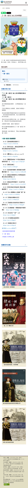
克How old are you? (15, 154)
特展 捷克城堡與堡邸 (8, 442)
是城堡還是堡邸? (13, 141)
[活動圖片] (14, 36)
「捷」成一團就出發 (8, 325)
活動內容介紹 (6, 89)
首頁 (3, 8)
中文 (24, 10)
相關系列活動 (6, 245)
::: (1, 8)
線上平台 (6, 81)
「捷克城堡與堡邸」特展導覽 (10, 364)
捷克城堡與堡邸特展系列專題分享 (12, 403)
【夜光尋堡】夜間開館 (9, 287)
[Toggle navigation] (26, 3)
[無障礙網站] (6, 485)
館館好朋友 (12, 223)
